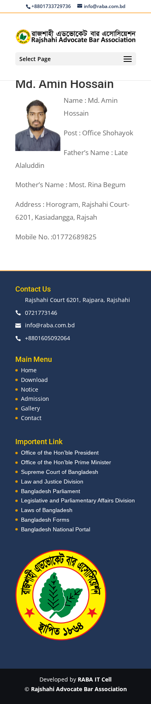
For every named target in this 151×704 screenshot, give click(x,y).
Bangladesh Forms (45, 519)
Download (34, 380)
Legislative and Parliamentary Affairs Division (78, 500)
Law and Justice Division (52, 481)
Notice (29, 389)
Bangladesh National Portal (55, 529)
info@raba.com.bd (50, 325)
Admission (35, 398)
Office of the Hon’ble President (60, 452)
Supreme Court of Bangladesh (59, 472)
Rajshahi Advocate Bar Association (79, 689)
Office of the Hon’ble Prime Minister (66, 462)
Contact (31, 418)
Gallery (30, 408)
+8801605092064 (47, 338)
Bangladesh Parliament (50, 491)
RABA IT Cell (95, 679)
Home (29, 370)
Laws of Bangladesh (46, 510)
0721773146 (41, 312)
